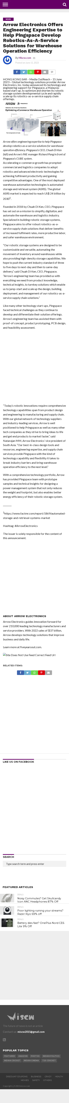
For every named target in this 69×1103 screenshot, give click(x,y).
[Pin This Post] (37, 71)
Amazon (22, 1056)
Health (59, 1076)
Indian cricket (12, 1060)
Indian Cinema (31, 1060)
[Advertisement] (34, 367)
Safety (36, 1080)
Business (36, 1076)
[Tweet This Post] (23, 71)
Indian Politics (51, 1056)
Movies (25, 1080)
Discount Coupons (16, 1076)
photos (35, 1056)
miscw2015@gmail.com (31, 1031)
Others (47, 1080)
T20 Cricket (49, 1060)
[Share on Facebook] (16, 71)
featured (9, 1056)
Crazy (48, 1076)
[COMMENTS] (52, 71)
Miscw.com (25, 57)
